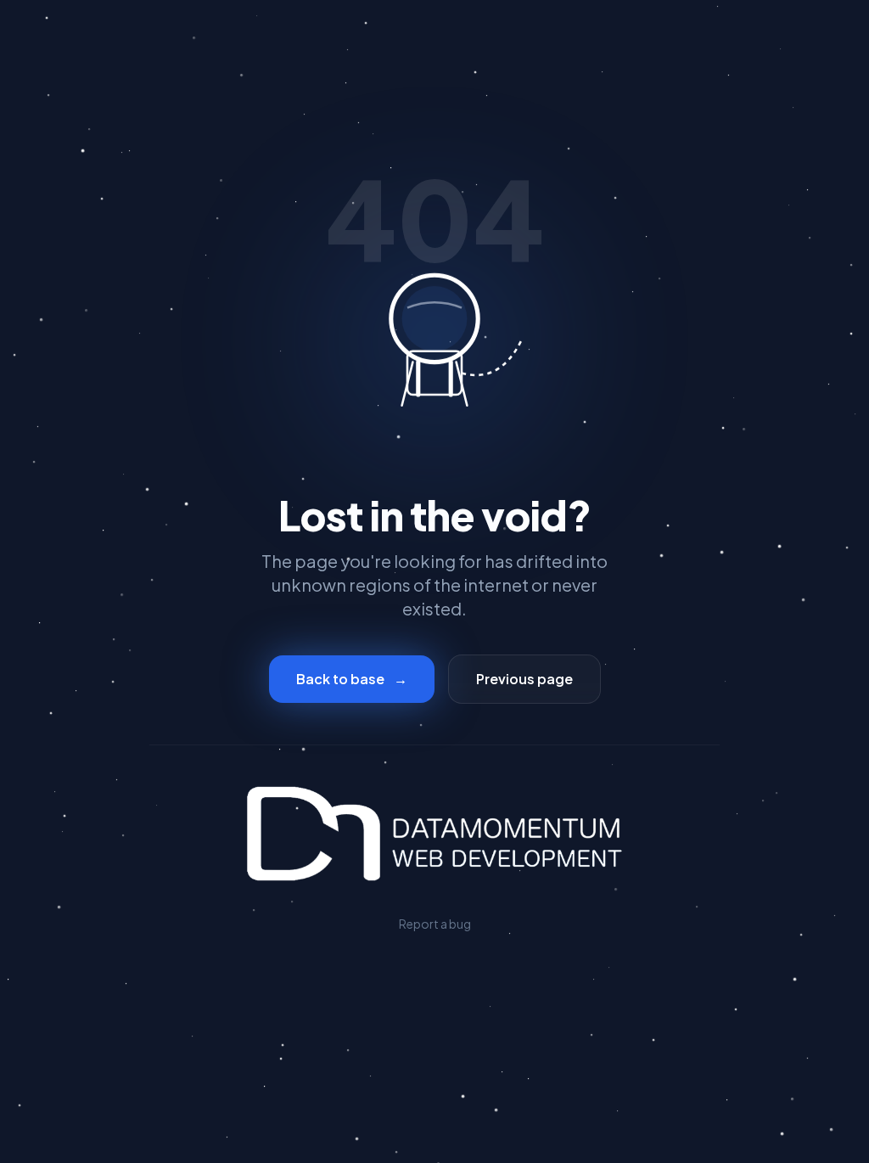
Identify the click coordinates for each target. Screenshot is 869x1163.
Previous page (524, 679)
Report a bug (435, 923)
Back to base (351, 679)
